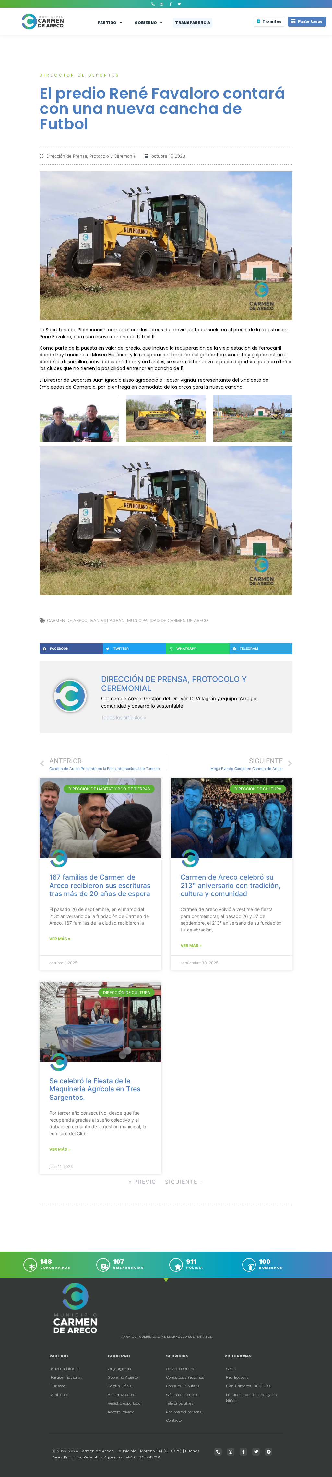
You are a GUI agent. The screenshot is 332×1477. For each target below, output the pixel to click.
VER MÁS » (60, 938)
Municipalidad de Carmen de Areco (167, 620)
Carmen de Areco (67, 620)
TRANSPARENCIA (192, 22)
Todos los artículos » (123, 717)
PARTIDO (107, 22)
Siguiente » (184, 1181)
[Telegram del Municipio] (268, 1452)
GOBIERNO (146, 22)
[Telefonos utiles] (153, 4)
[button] (71, 648)
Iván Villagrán (107, 620)
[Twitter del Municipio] (179, 4)
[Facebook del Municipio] (170, 4)
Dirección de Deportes (80, 75)
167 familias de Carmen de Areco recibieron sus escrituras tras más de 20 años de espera (99, 885)
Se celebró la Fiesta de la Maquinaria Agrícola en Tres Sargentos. (94, 1089)
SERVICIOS (177, 1356)
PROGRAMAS (238, 1356)
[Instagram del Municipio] (162, 4)
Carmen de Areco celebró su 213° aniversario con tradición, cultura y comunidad (231, 885)
